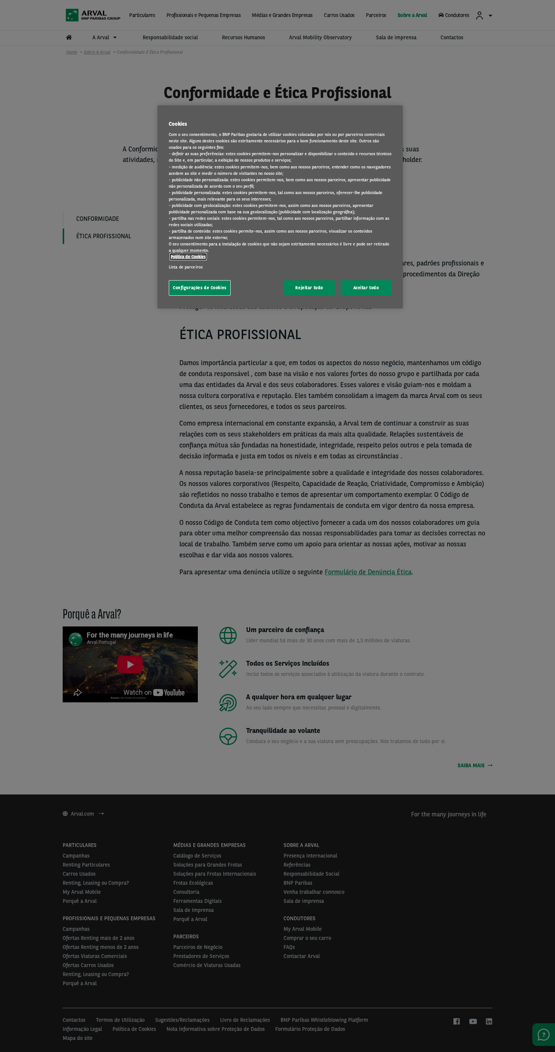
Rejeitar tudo (309, 287)
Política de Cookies (188, 256)
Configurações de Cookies (200, 287)
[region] (280, 207)
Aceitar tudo (366, 287)
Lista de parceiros (186, 267)
